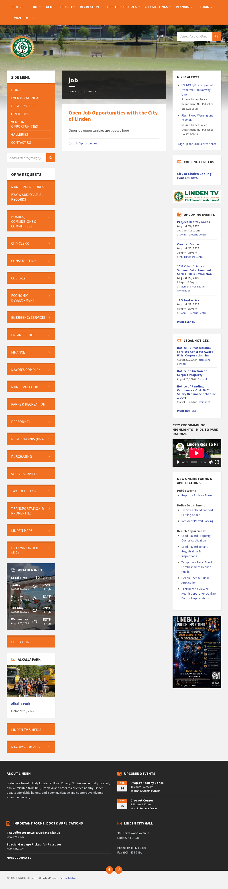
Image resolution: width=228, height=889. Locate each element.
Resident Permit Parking (197, 521)
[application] (197, 453)
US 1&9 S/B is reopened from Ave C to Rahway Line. (197, 89)
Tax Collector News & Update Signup (33, 833)
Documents (88, 91)
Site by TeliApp (68, 878)
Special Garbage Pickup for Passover (34, 844)
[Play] (178, 462)
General (202, 379)
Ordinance (204, 402)
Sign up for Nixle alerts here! (197, 144)
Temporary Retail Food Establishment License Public (196, 567)
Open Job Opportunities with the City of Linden (113, 116)
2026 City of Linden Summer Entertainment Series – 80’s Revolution (194, 270)
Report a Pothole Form (196, 495)
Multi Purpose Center (191, 256)
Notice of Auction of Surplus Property (192, 373)
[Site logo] (22, 62)
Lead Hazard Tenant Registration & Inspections (194, 551)
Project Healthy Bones (193, 222)
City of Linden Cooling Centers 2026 (194, 176)
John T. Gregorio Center (193, 234)
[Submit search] (216, 36)
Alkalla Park (20, 704)
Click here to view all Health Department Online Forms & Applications (198, 593)
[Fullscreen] (216, 462)
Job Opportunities (85, 143)
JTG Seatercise (188, 300)
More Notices (186, 410)
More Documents (19, 857)
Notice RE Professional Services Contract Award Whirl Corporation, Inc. (195, 351)
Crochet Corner (188, 244)
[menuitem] (18, 6)
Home (72, 91)
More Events (186, 321)
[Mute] (210, 462)
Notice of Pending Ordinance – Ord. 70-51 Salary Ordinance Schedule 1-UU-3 (196, 392)
